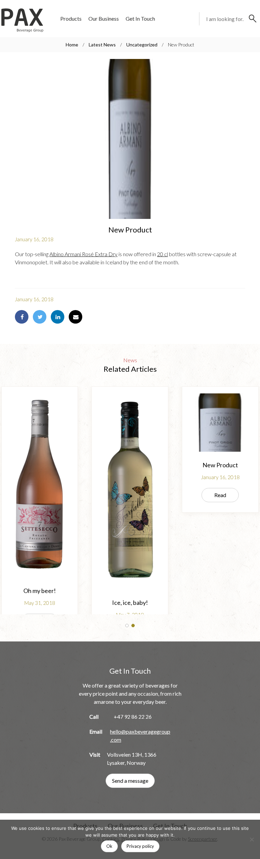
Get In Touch (140, 18)
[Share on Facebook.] (21, 317)
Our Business (103, 18)
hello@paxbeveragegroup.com (140, 735)
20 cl (162, 254)
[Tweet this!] (39, 317)
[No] (251, 839)
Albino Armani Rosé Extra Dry (83, 254)
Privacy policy (140, 846)
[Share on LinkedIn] (57, 317)
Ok (109, 846)
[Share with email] (75, 317)
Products (71, 18)
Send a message (130, 780)
